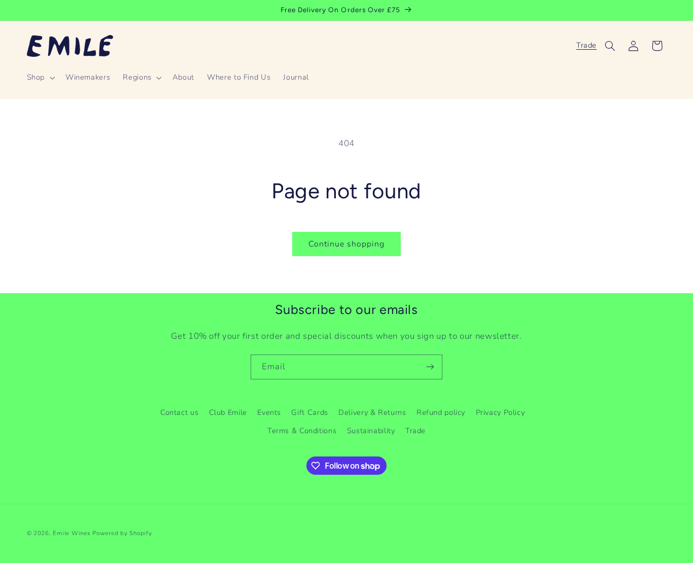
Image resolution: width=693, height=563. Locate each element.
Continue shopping (346, 244)
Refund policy (441, 412)
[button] (39, 77)
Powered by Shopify (122, 533)
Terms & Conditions (301, 431)
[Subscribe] (430, 367)
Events (269, 412)
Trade (586, 45)
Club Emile (228, 412)
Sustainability (371, 431)
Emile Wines (72, 533)
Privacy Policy (500, 412)
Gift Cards (309, 412)
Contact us (179, 412)
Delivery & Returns (372, 412)
